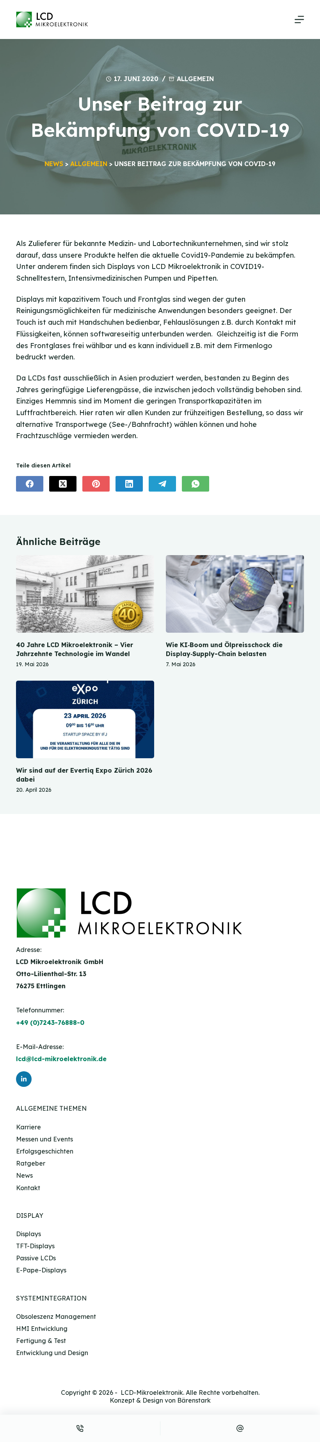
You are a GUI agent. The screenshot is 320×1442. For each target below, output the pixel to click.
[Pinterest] (96, 484)
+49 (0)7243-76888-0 (50, 1022)
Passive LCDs (36, 1258)
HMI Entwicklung (42, 1328)
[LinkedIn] (129, 484)
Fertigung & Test (41, 1341)
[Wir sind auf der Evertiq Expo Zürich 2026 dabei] (85, 719)
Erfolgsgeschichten (44, 1151)
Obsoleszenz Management (56, 1316)
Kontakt (28, 1188)
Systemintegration (51, 1298)
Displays (28, 1234)
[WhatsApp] (195, 484)
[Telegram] (162, 484)
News (53, 164)
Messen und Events (44, 1139)
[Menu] (299, 19)
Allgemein (195, 79)
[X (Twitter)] (62, 484)
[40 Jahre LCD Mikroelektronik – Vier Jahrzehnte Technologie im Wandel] (85, 594)
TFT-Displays (35, 1246)
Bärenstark (194, 1400)
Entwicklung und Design (52, 1353)
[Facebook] (29, 484)
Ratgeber (30, 1163)
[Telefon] (80, 1428)
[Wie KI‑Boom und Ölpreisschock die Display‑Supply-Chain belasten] (235, 594)
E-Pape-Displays (41, 1270)
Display (29, 1215)
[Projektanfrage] (240, 1428)
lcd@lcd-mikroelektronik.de (61, 1059)
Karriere (28, 1127)
